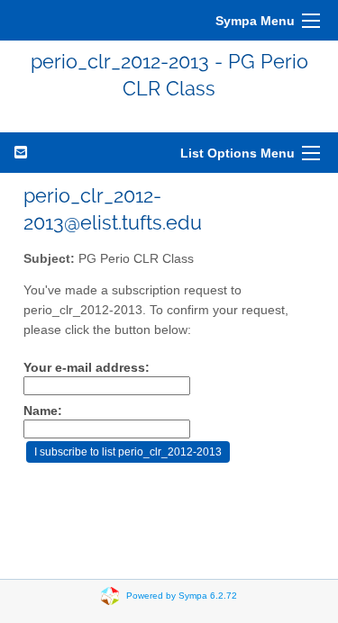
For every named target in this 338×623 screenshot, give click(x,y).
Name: (42, 411)
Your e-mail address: (86, 368)
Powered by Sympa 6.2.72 (181, 595)
